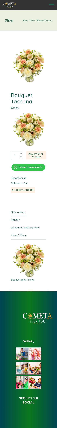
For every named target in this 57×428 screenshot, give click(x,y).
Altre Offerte (19, 235)
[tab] (20, 212)
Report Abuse (18, 178)
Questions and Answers (25, 227)
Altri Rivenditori (23, 189)
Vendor (15, 219)
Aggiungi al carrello (35, 155)
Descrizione (18, 212)
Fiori (26, 183)
